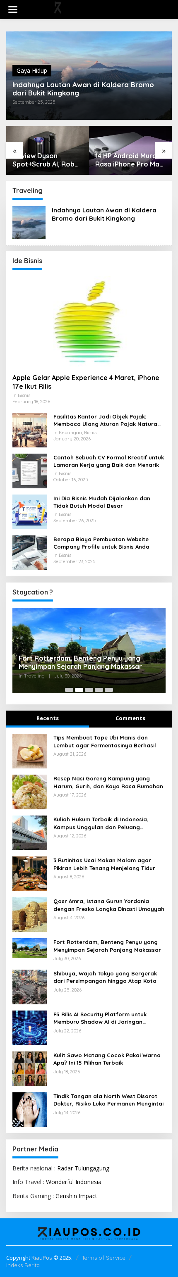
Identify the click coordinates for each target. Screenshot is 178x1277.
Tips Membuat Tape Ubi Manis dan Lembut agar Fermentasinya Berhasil (104, 741)
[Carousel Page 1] (69, 690)
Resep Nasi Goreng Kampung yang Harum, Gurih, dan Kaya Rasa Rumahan (108, 782)
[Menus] (12, 9)
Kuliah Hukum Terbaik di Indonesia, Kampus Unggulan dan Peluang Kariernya (101, 823)
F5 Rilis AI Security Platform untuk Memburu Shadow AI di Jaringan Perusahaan (100, 1018)
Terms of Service (103, 1257)
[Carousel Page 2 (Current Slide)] (79, 690)
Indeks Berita (23, 1265)
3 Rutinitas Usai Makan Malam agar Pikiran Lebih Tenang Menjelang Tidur (104, 864)
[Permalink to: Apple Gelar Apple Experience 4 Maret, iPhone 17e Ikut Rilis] (89, 321)
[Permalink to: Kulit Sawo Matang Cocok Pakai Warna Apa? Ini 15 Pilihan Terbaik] (29, 1068)
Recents (47, 718)
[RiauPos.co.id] (90, 9)
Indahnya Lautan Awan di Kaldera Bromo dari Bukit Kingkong (83, 89)
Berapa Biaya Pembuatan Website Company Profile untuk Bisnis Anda (101, 543)
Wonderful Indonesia (73, 1182)
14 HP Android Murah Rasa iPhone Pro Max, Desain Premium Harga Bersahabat (130, 160)
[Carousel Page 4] (99, 690)
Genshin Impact (76, 1196)
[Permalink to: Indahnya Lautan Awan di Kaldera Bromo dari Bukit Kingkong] (29, 222)
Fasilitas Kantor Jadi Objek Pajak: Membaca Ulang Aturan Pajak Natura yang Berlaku (105, 420)
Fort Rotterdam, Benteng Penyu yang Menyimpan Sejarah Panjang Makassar (80, 662)
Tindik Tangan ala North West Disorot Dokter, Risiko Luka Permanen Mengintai (108, 1100)
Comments (130, 718)
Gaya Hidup (32, 70)
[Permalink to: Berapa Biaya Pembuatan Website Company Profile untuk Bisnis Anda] (29, 552)
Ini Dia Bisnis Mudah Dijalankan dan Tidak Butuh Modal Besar (101, 502)
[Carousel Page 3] (89, 690)
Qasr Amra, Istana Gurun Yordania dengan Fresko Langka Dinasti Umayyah (108, 905)
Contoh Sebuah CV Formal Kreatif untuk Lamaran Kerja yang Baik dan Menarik (108, 461)
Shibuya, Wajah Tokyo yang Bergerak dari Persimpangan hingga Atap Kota (105, 977)
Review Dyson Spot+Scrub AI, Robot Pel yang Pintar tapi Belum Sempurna (47, 160)
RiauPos (41, 1257)
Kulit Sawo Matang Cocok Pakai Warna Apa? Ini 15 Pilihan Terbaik (107, 1059)
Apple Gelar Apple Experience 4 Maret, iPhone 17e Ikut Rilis (85, 381)
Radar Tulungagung (83, 1168)
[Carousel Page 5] (109, 690)
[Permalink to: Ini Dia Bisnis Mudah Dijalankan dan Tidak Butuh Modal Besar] (29, 511)
